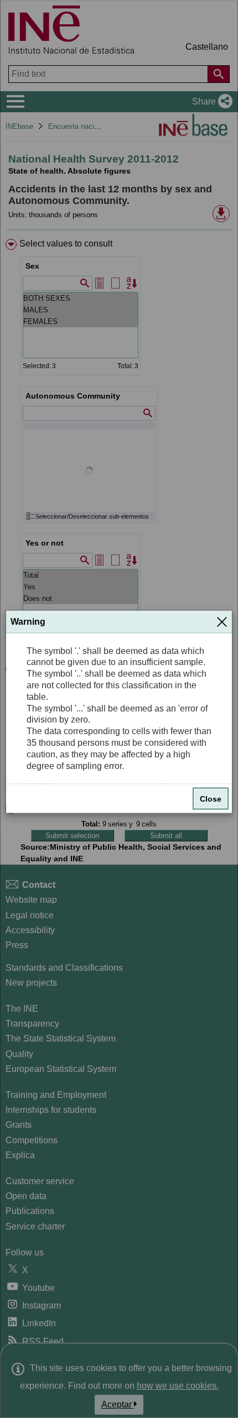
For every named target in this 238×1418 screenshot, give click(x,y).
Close (210, 798)
